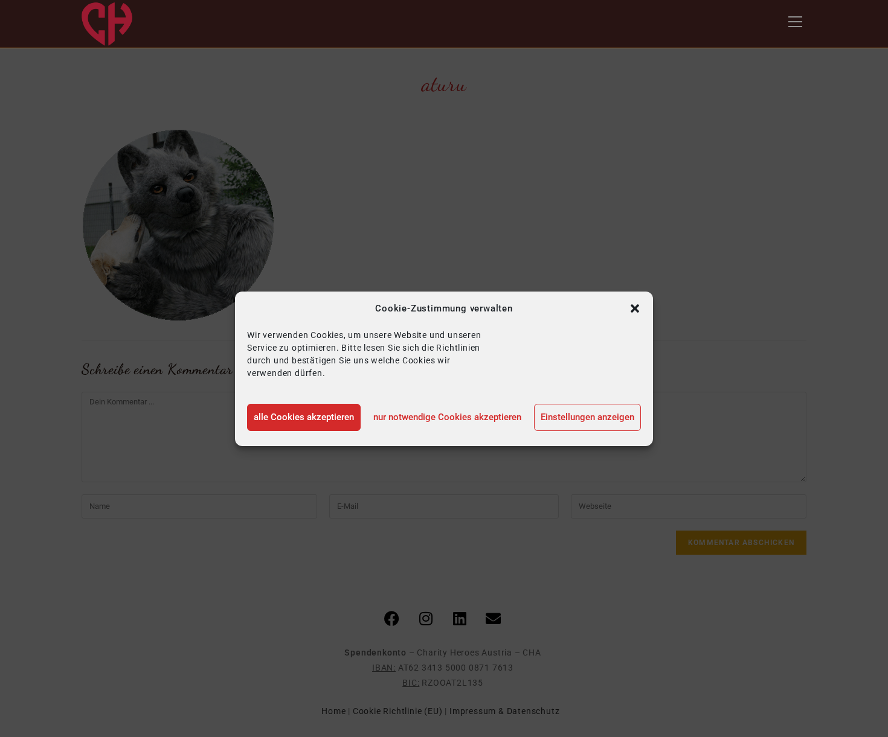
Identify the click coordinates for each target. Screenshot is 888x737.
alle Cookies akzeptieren (304, 417)
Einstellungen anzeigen (587, 417)
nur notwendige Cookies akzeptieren (447, 417)
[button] (635, 308)
